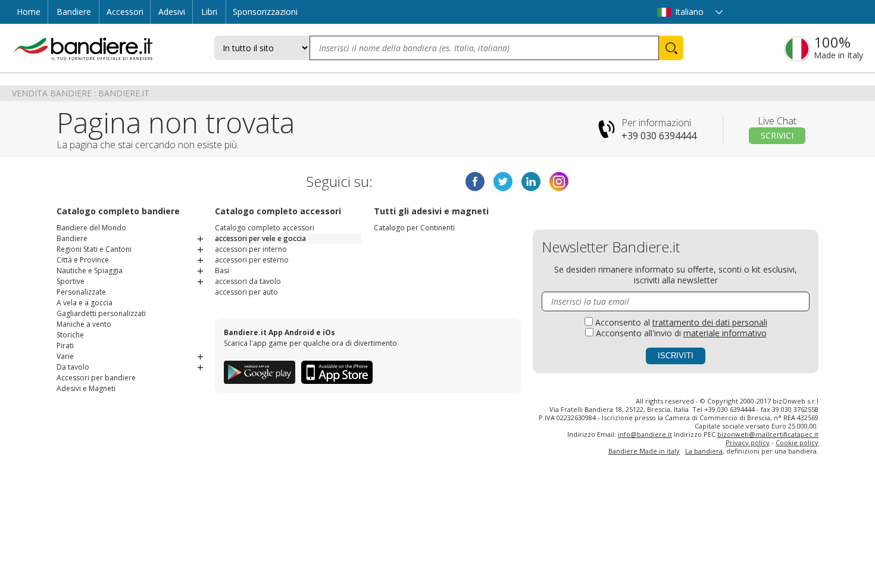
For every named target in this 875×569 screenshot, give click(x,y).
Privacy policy (748, 442)
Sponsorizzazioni (265, 11)
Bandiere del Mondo (91, 228)
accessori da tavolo (248, 281)
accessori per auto (246, 292)
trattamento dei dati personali (709, 322)
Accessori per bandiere (96, 378)
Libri (209, 11)
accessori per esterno (252, 260)
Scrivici (777, 135)
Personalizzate (81, 292)
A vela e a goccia (84, 303)
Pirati (65, 345)
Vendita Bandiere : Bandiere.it (80, 93)
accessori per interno (251, 249)
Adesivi (171, 11)
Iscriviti (675, 355)
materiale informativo (725, 333)
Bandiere (74, 11)
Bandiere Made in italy (644, 450)
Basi (222, 270)
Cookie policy (797, 442)
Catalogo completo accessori (264, 228)
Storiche (70, 335)
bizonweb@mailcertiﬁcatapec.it (767, 434)
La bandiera (704, 450)
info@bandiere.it (645, 434)
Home (28, 11)
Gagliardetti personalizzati (101, 313)
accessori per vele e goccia (260, 238)
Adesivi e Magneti (86, 388)
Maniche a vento (84, 324)
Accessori (125, 11)
